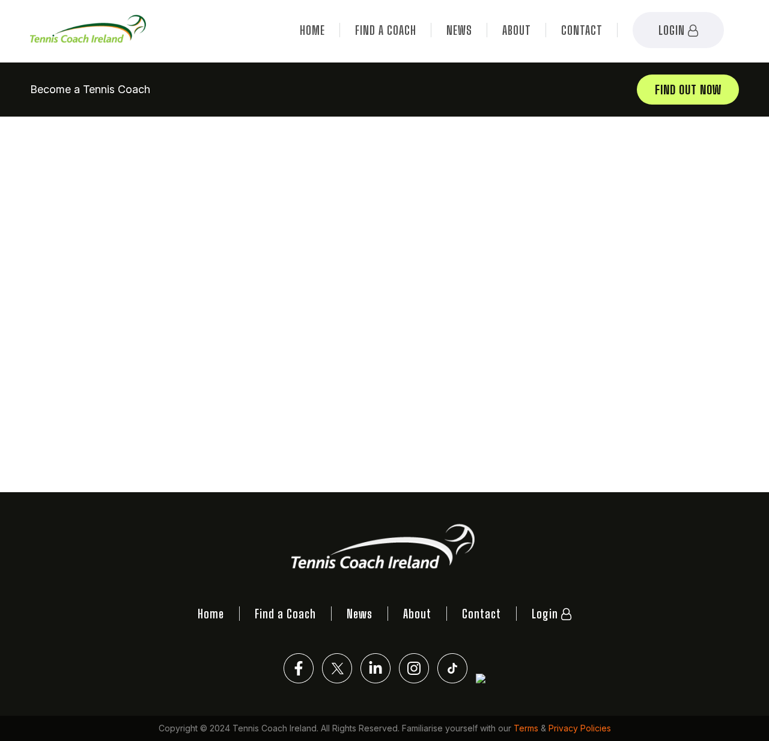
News (459, 30)
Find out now (688, 89)
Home (312, 30)
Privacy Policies (580, 728)
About (516, 30)
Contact (582, 30)
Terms (526, 728)
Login (673, 30)
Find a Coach (385, 30)
